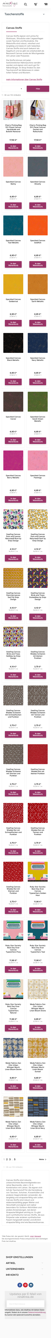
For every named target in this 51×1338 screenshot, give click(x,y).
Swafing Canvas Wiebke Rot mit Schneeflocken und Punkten (13, 831)
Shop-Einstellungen (19, 1257)
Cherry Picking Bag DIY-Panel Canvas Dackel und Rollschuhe (38, 128)
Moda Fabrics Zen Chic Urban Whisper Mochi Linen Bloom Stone (38, 1007)
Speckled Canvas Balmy (13, 183)
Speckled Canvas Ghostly (37, 183)
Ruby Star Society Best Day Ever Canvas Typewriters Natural (13, 1008)
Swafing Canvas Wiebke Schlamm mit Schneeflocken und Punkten (13, 713)
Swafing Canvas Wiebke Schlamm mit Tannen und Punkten (37, 713)
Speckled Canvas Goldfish (37, 241)
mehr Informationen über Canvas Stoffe (24, 79)
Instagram (31, 1285)
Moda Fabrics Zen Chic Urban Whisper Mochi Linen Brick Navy (37, 1125)
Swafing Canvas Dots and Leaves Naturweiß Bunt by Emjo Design (13, 537)
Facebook (19, 1285)
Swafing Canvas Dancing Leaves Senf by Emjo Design (13, 596)
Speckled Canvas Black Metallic (13, 359)
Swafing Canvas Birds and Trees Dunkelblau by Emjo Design (37, 596)
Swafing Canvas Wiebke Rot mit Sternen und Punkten (13, 890)
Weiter (43, 1159)
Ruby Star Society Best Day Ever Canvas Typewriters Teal (38, 948)
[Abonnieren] (40, 1304)
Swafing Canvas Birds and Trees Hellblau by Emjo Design (13, 655)
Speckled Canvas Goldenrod (13, 300)
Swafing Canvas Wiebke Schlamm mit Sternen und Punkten (13, 772)
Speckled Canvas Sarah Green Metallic (37, 419)
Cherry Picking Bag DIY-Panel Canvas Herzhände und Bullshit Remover (13, 128)
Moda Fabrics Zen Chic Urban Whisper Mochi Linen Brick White (13, 1125)
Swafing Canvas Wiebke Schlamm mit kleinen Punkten (37, 655)
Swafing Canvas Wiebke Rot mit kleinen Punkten (38, 771)
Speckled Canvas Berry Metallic (13, 476)
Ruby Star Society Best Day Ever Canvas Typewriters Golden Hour (37, 891)
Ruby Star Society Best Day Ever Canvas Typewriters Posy (13, 948)
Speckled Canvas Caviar (13, 418)
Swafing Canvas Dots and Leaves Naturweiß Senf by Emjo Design (38, 537)
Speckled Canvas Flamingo (37, 476)
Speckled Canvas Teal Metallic (13, 241)
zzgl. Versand (35, 1236)
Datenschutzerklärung (37, 1312)
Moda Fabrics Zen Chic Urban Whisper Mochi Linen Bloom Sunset (37, 1067)
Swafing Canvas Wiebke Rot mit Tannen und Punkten (38, 831)
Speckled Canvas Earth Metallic (37, 300)
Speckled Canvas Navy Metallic (37, 359)
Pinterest (25, 1285)
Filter (38, 89)
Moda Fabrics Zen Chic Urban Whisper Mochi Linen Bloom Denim (13, 1066)
